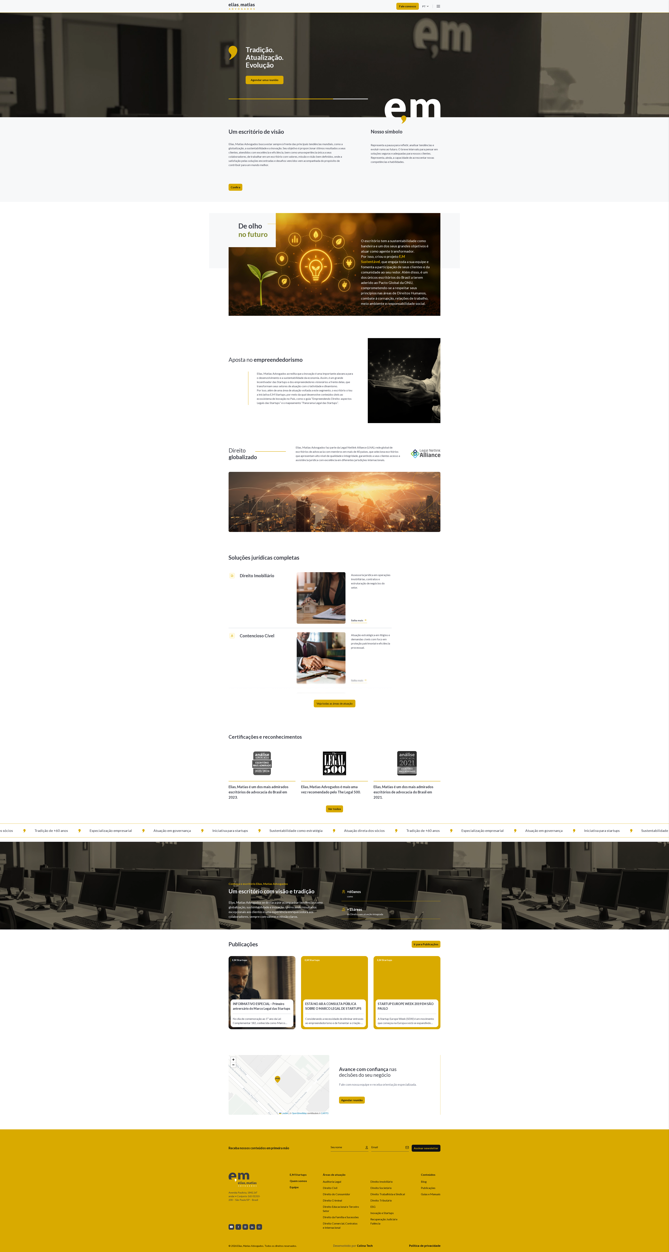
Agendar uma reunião (333, 76)
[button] (279, 1081)
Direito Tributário (381, 1200)
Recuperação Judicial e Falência (383, 1221)
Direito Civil (330, 1187)
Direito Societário (381, 1187)
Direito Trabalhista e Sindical (387, 1194)
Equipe (294, 1187)
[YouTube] (231, 1227)
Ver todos (334, 808)
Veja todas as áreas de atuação (335, 703)
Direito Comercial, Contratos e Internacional (340, 1225)
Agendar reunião (352, 1100)
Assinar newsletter (426, 1148)
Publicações (428, 1187)
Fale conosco (407, 6)
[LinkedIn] (252, 1227)
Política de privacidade (424, 1246)
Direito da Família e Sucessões (341, 1217)
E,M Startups (298, 1174)
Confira (235, 187)
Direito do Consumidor (336, 1194)
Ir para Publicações (426, 944)
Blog (424, 1181)
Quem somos (298, 1181)
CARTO (324, 1113)
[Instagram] (245, 1227)
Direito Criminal (332, 1200)
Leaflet (284, 1113)
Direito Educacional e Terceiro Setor (341, 1208)
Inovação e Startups (382, 1213)
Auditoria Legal (332, 1181)
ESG (372, 1206)
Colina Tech (365, 1246)
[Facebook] (238, 1227)
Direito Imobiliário (381, 1181)
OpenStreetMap (299, 1113)
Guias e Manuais (430, 1194)
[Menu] (438, 6)
